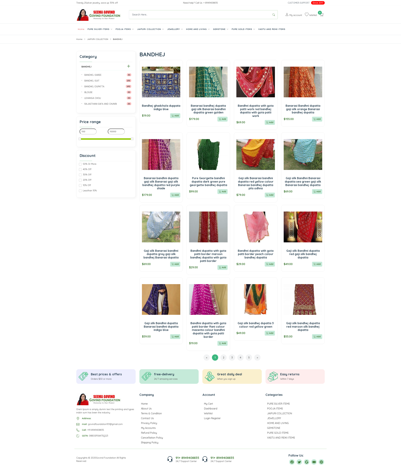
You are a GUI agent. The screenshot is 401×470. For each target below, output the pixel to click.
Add (176, 115)
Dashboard (210, 408)
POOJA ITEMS (275, 408)
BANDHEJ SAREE (93, 75)
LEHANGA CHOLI (92, 98)
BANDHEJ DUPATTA (94, 86)
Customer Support (299, 2)
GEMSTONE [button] (219, 29)
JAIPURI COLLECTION (97, 39)
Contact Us (147, 418)
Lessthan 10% (90, 190)
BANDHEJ (86, 66)
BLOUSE (88, 92)
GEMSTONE (273, 427)
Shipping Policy (149, 442)
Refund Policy (149, 432)
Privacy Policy (149, 423)
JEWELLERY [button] (174, 29)
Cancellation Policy (152, 437)
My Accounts (148, 427)
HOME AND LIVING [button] (197, 29)
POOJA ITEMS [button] (124, 29)
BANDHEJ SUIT (91, 80)
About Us (146, 408)
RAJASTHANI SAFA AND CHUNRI (100, 103)
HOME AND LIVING (278, 423)
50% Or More (89, 164)
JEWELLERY (274, 418)
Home (81, 29)
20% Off (87, 180)
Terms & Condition (151, 413)
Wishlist (208, 413)
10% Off (87, 185)
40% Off (87, 169)
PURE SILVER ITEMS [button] (99, 29)
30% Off (87, 174)
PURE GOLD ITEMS (278, 432)
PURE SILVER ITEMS (278, 403)
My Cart (208, 403)
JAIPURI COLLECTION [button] (149, 29)
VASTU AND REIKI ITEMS (271, 29)
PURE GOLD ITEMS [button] (242, 29)
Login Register (212, 418)
